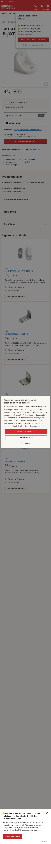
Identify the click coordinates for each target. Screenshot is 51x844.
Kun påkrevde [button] (26, 438)
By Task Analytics (44, 841)
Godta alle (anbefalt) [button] (26, 431)
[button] (25, 443)
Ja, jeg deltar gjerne (12, 836)
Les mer (41, 426)
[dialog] (25, 422)
